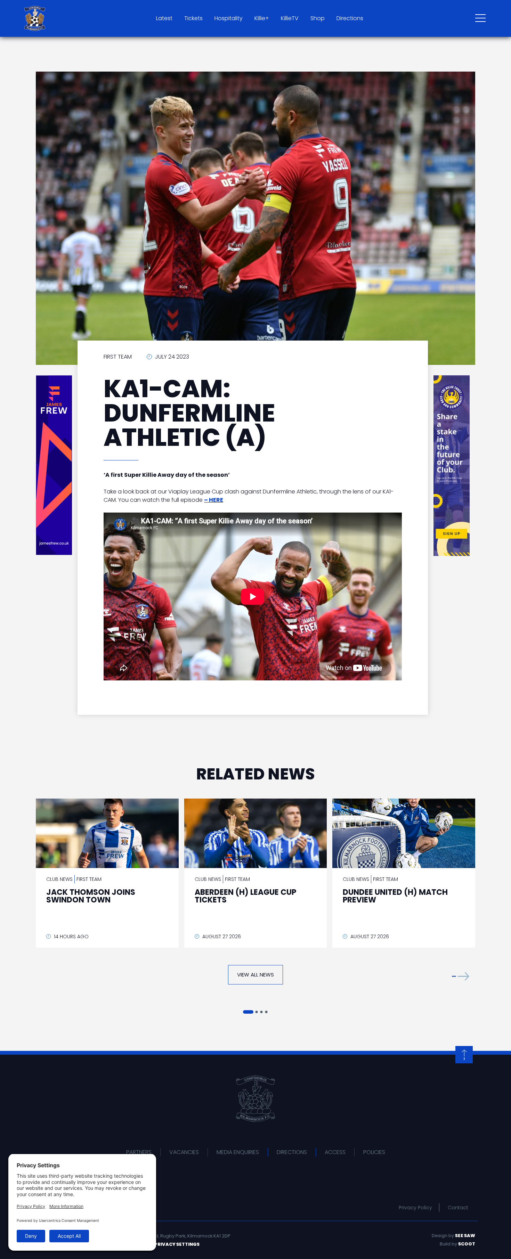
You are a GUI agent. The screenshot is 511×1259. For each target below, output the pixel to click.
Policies (374, 1152)
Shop (317, 18)
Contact (458, 1207)
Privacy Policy (415, 1207)
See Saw (465, 1235)
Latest (164, 18)
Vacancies (184, 1152)
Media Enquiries (238, 1152)
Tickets (193, 18)
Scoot (466, 1244)
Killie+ (261, 18)
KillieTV (290, 18)
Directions (349, 18)
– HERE (213, 500)
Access (335, 1152)
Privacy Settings (177, 1244)
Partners (139, 1152)
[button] (460, 976)
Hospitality (228, 18)
